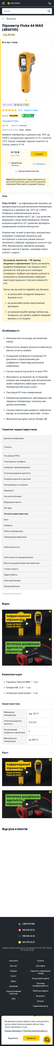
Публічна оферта (40, 991)
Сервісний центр (40, 1006)
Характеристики (11, 704)
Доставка (40, 966)
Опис (4, 196)
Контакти (13, 961)
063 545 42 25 (28, 942)
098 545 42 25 (28, 936)
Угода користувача (40, 978)
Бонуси (40, 1001)
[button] (26, 100)
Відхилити (13, 1038)
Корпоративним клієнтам (28, 171)
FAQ (13, 999)
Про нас (13, 966)
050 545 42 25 (28, 930)
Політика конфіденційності (40, 984)
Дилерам (13, 986)
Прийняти (31, 1038)
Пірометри (11, 19)
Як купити (40, 996)
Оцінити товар (31, 110)
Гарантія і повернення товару (40, 972)
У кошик (39, 154)
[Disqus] (27, 868)
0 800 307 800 (28, 924)
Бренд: (5, 116)
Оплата (40, 961)
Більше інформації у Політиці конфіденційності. (26, 1031)
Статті (13, 976)
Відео (5, 752)
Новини (13, 971)
